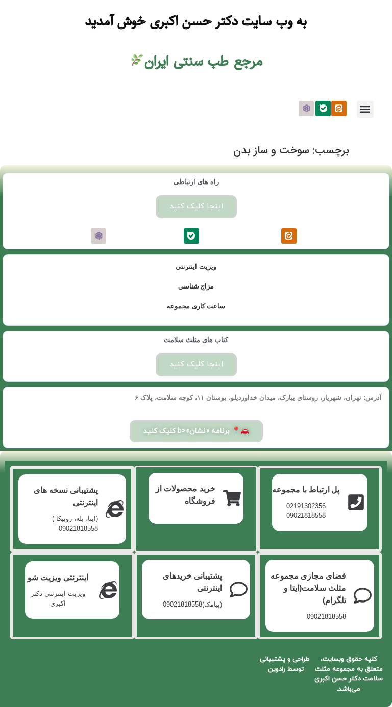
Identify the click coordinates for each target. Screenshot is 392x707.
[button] (365, 109)
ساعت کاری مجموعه (196, 306)
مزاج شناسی (196, 286)
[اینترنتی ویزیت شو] (108, 590)
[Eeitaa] (339, 108)
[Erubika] (306, 108)
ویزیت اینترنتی (196, 266)
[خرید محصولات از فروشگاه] (232, 498)
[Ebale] (323, 108)
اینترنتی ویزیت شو (58, 577)
